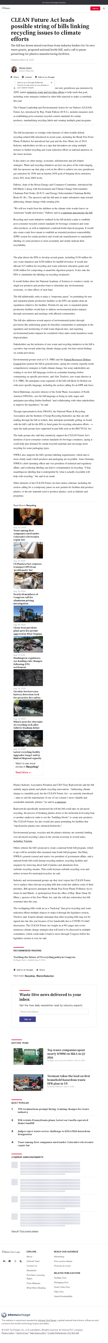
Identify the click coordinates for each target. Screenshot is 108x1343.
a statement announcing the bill (76, 212)
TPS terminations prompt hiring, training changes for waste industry (53, 1111)
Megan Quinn (25, 68)
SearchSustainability (63, 1296)
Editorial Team (33, 1261)
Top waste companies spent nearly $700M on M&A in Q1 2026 (66, 1053)
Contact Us (32, 1265)
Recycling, (30, 975)
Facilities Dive (60, 1277)
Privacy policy (8, 1333)
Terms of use (22, 1333)
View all (14, 1231)
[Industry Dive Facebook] (9, 1261)
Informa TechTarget (47, 1320)
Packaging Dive (61, 1282)
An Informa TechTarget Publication (54, 3)
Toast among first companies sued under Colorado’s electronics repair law (55, 1144)
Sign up (95, 8)
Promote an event (62, 1265)
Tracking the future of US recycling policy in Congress (44, 957)
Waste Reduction (45, 975)
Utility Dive (59, 1291)
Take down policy (38, 1333)
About (29, 1256)
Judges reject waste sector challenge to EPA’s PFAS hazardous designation (54, 1133)
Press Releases (33, 1283)
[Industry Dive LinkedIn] (4, 1261)
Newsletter (31, 1270)
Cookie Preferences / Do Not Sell (63, 1333)
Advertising (59, 1256)
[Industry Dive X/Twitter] (15, 1261)
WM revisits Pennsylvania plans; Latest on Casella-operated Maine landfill (53, 1122)
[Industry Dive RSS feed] (20, 1261)
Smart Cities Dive (62, 1287)
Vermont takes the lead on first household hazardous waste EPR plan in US (68, 1079)
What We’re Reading (36, 1288)
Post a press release (29, 1231)
